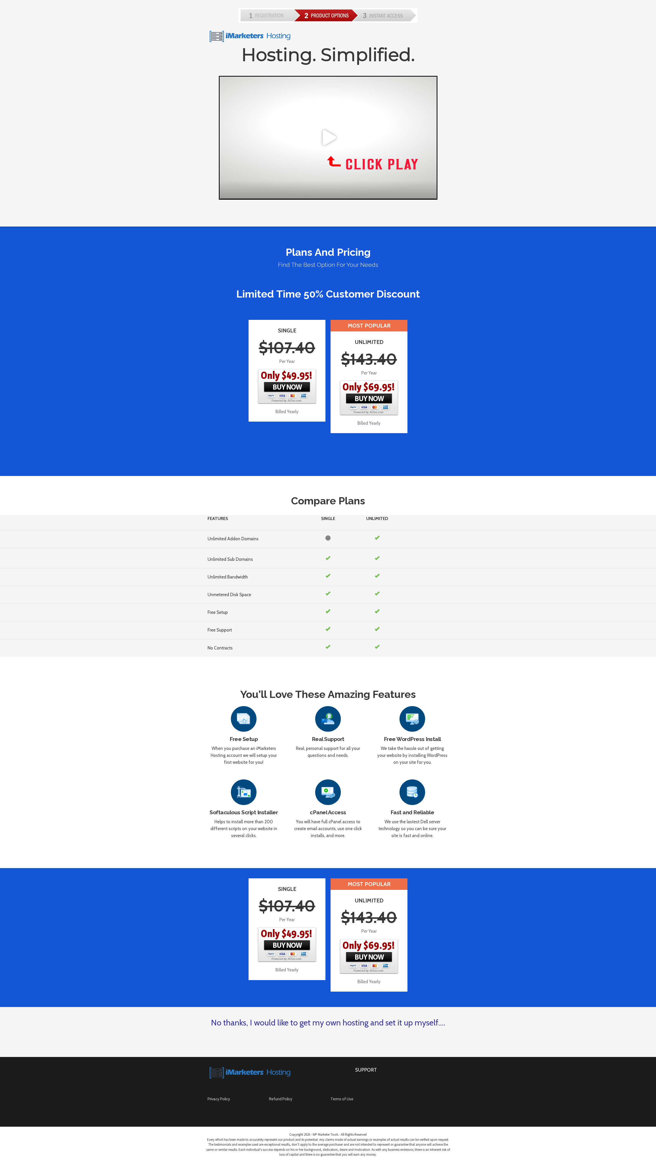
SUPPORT (366, 1070)
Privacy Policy (219, 1099)
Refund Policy (280, 1099)
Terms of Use (342, 1099)
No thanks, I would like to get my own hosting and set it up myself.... (328, 1022)
